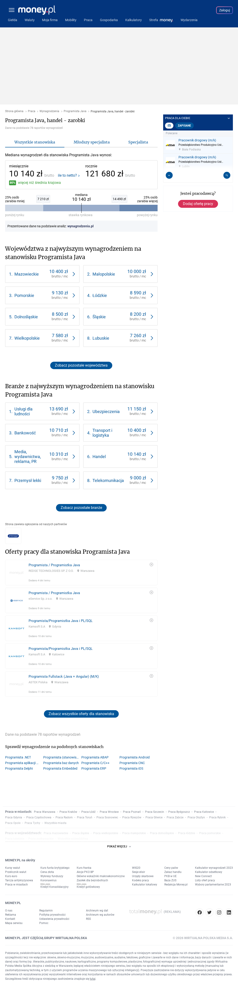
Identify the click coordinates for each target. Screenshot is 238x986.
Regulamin (46, 910)
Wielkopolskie (27, 338)
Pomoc (43, 923)
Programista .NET (18, 757)
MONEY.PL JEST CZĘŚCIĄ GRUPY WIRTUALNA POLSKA (46, 938)
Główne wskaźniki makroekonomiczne (101, 876)
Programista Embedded (60, 768)
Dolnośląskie (26, 316)
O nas (8, 910)
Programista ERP (93, 768)
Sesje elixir (138, 872)
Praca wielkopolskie (105, 833)
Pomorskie (24, 295)
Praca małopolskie (134, 833)
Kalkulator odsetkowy (208, 872)
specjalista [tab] (138, 142)
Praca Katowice (204, 812)
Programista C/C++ (95, 763)
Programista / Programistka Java (54, 565)
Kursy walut (12, 867)
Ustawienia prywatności (54, 919)
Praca (31, 111)
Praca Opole (12, 823)
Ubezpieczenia (106, 411)
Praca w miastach (16, 884)
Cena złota (47, 872)
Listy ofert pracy (205, 880)
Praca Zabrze (175, 817)
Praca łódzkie (186, 833)
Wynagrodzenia (49, 111)
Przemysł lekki (27, 480)
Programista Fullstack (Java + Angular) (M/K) (64, 676)
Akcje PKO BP (85, 872)
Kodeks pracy (140, 880)
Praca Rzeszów (131, 817)
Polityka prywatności (52, 914)
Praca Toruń (84, 817)
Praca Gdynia (13, 817)
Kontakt (10, 919)
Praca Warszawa (44, 812)
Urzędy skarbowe (142, 876)
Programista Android (134, 757)
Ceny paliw (171, 867)
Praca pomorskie (210, 833)
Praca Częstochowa (38, 817)
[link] (42, 274)
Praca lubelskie (14, 838)
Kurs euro (11, 876)
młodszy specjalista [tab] (92, 142)
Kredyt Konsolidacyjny (54, 886)
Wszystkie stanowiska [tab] (34, 142)
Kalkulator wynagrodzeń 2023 (214, 867)
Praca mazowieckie (56, 833)
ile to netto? (67, 175)
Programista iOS (131, 768)
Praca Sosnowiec (107, 817)
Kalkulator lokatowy (144, 884)
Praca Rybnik (217, 817)
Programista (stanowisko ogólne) (62, 757)
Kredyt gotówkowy (88, 886)
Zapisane (184, 125)
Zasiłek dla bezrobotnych (92, 880)
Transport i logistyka (102, 433)
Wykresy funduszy (51, 876)
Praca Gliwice (153, 817)
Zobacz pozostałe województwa (81, 365)
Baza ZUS (170, 880)
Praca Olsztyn (196, 817)
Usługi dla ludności (23, 411)
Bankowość (25, 432)
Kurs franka (84, 867)
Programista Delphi (19, 768)
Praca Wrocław (109, 812)
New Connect (203, 876)
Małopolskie (104, 274)
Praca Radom (64, 817)
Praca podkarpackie (40, 838)
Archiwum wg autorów (100, 914)
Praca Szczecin (154, 812)
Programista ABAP (95, 757)
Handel (99, 456)
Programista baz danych (61, 763)
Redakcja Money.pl (176, 884)
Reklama (10, 914)
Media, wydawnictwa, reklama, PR (27, 456)
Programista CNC (132, 763)
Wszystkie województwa (73, 838)
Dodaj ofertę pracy (198, 204)
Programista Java (75, 111)
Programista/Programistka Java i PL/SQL (61, 621)
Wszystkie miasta (55, 823)
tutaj (93, 978)
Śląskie (99, 316)
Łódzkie (100, 295)
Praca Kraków (68, 812)
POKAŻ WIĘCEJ (117, 846)
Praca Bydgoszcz (179, 812)
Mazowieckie (26, 274)
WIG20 (136, 867)
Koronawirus (48, 880)
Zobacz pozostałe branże (81, 507)
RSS (88, 919)
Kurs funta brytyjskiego (54, 867)
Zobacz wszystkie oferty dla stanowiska (81, 714)
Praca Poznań (132, 812)
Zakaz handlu (173, 872)
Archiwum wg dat (97, 910)
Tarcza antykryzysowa (19, 880)
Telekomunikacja (108, 480)
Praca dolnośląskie (162, 833)
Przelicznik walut (15, 872)
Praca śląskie (80, 833)
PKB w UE (170, 876)
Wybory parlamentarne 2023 (213, 884)
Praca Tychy (32, 823)
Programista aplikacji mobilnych (24, 763)
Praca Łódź (88, 812)
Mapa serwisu (14, 923)
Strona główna (14, 111)
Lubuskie (101, 338)
